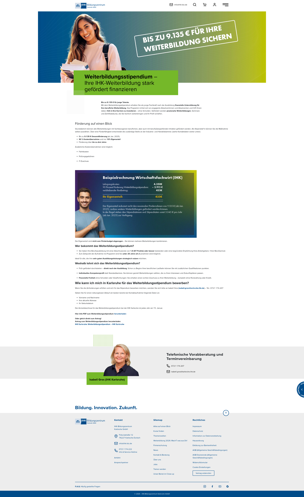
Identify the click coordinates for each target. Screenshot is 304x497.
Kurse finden (158, 431)
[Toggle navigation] (225, 5)
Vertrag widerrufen (203, 473)
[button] (194, 4)
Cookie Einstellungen (201, 467)
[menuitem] (132, 443)
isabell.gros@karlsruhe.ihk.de (191, 288)
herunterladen (120, 314)
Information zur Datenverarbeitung (207, 436)
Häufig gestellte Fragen (87, 486)
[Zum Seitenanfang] (226, 413)
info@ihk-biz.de (125, 443)
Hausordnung (198, 440)
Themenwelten (159, 436)
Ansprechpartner (121, 462)
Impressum (197, 426)
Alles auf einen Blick (161, 426)
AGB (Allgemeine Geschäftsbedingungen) (210, 450)
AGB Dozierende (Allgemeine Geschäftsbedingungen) (205, 456)
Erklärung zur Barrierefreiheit (204, 445)
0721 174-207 (177, 366)
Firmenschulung (160, 445)
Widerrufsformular (200, 462)
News (155, 450)
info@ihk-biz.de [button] (180, 5)
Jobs (155, 464)
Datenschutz (198, 431)
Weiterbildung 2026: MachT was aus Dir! (170, 440)
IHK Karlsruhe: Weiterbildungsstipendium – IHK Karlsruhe (99, 324)
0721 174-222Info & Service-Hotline (128, 450)
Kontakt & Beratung (161, 455)
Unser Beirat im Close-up (163, 474)
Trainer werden (159, 469)
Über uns (157, 459)
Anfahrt (117, 458)
